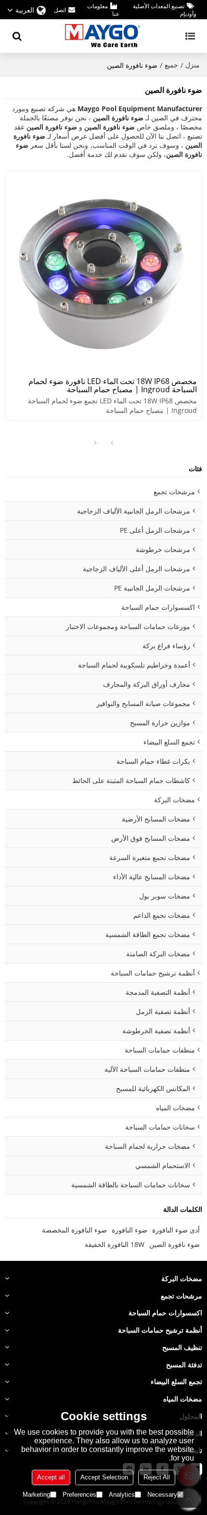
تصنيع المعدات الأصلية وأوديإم (164, 10)
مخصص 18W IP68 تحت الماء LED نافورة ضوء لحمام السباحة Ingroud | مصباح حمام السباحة (112, 385)
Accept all (51, 1477)
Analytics (122, 1494)
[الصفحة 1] (111, 443)
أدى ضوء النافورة (176, 1229)
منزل (192, 64)
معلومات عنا (103, 10)
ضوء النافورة (129, 1229)
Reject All (156, 1477)
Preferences (79, 1494)
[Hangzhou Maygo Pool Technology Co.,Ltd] (103, 36)
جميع (171, 64)
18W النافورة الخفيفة (114, 1244)
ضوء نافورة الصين (174, 1244)
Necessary (162, 1494)
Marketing (36, 1494)
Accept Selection (104, 1477)
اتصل (60, 10)
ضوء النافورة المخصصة (74, 1229)
